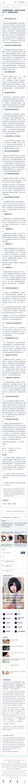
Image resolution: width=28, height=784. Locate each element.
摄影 (18, 224)
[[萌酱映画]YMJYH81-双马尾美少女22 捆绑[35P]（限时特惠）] (20, 539)
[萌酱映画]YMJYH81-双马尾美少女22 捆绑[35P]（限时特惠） (20, 546)
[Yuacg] (3, 15)
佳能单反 (20, 473)
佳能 (21, 457)
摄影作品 (14, 327)
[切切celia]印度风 (14, 640)
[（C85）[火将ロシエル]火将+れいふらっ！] (6, 654)
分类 (10, 782)
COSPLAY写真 (7, 14)
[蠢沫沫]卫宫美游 (14, 665)
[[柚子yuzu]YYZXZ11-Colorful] (6, 648)
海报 (10, 503)
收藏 (5, 503)
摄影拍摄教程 (5, 500)
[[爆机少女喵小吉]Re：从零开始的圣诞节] (6, 672)
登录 (23, 2)
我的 (17, 782)
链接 (15, 503)
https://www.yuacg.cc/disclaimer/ (10, 751)
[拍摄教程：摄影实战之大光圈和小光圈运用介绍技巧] (7, 538)
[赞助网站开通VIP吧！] (14, 593)
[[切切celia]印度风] (6, 641)
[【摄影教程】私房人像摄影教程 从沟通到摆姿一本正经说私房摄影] (7, 525)
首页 (3, 782)
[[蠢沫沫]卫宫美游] (6, 667)
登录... (4, 552)
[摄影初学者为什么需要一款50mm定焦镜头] (20, 524)
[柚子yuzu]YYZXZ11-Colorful (16, 646)
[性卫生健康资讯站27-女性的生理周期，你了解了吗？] (6, 660)
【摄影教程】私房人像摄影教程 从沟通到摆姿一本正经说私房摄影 (7, 533)
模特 (5, 439)
